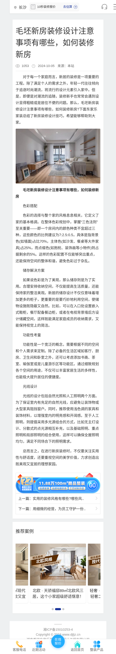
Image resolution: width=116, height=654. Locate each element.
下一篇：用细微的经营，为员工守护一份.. (52, 509)
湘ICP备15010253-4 (58, 629)
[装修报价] (58, 642)
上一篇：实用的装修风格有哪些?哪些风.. (51, 499)
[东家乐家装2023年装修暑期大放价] (58, 483)
